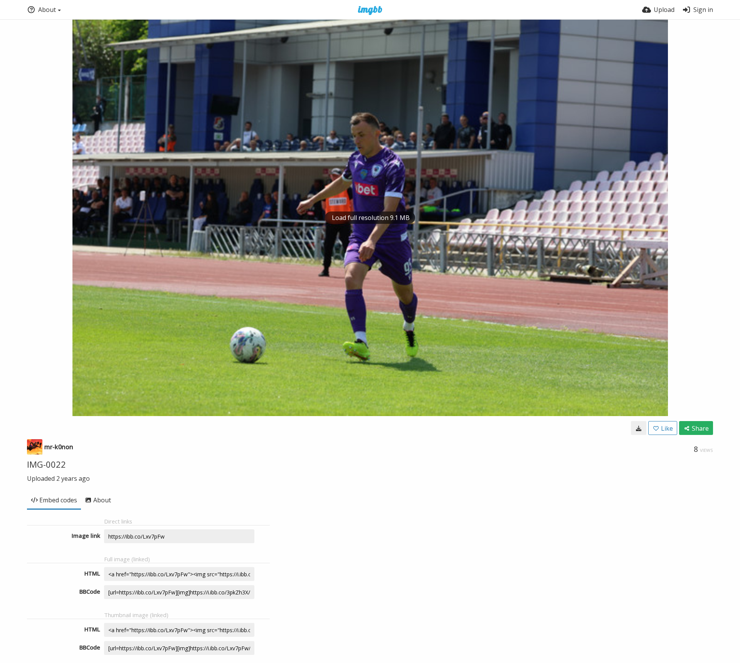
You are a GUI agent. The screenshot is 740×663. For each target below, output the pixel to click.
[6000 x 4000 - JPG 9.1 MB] (638, 428)
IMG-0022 (46, 464)
